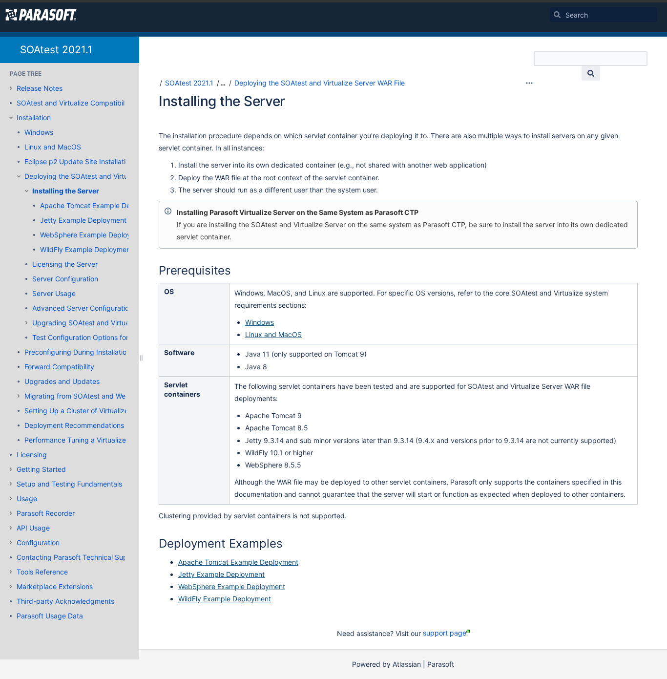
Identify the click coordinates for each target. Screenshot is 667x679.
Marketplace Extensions (55, 586)
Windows (38, 132)
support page (444, 633)
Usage (27, 498)
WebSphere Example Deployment (93, 235)
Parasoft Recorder (46, 513)
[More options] (529, 83)
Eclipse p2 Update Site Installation (78, 161)
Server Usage (54, 293)
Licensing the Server (65, 264)
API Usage (33, 528)
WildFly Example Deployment (86, 249)
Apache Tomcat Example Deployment (100, 205)
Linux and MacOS (52, 147)
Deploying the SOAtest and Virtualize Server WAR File (109, 176)
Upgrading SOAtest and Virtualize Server (97, 322)
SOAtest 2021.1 (56, 49)
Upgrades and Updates (62, 381)
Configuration (38, 542)
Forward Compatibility (59, 366)
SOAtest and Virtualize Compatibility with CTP (90, 103)
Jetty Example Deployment (83, 220)
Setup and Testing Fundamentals (69, 484)
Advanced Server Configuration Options (96, 308)
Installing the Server (65, 191)
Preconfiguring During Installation (77, 352)
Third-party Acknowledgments (65, 601)
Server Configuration (65, 279)
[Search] (557, 15)
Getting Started (41, 469)
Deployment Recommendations (74, 425)
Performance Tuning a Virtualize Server (86, 440)
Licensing (32, 454)
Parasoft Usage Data (50, 616)
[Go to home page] (41, 14)
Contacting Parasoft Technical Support (79, 557)
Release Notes (40, 88)
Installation (34, 117)
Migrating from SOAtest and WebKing (84, 396)
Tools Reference (42, 572)
